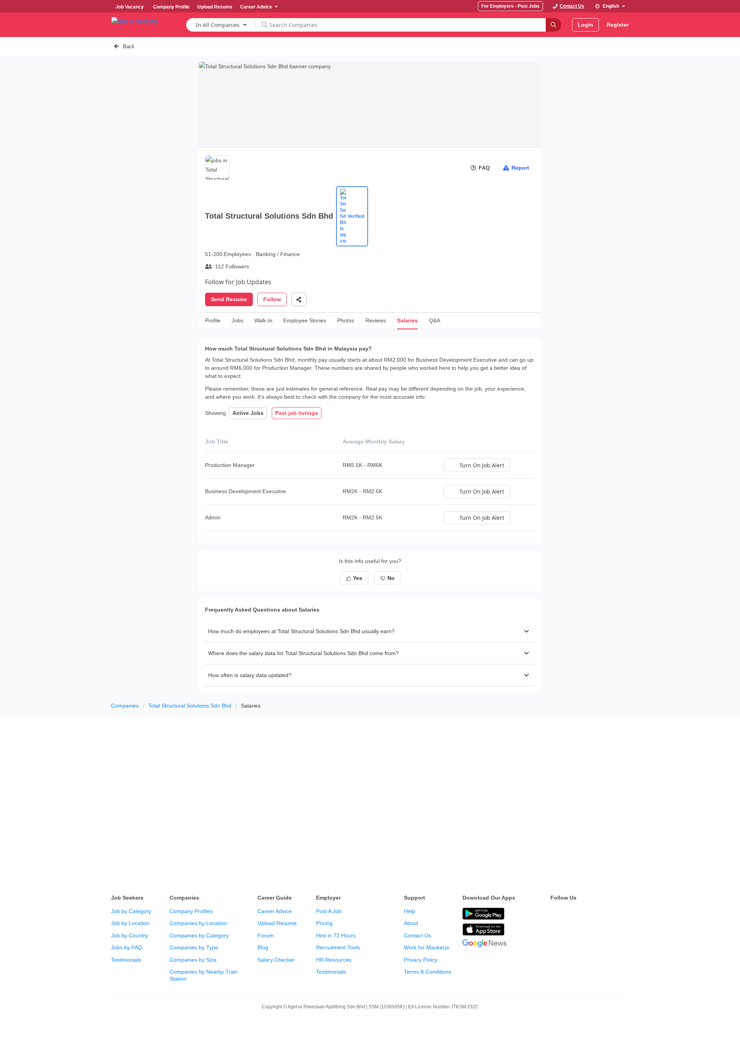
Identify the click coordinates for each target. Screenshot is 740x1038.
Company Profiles (191, 911)
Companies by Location (198, 923)
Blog (262, 947)
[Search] (553, 25)
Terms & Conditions (427, 972)
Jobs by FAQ (126, 947)
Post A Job (328, 911)
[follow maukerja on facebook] (555, 914)
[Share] (298, 299)
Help (409, 911)
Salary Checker (276, 960)
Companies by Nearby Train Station (204, 975)
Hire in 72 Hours (336, 935)
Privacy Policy (420, 960)
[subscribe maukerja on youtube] (589, 914)
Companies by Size (193, 960)
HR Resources (334, 960)
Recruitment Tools (338, 947)
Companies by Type (194, 947)
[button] (370, 631)
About (411, 923)
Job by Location (130, 923)
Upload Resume (277, 923)
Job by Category (131, 911)
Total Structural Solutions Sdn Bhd (189, 706)
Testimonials (126, 960)
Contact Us (417, 935)
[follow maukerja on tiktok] (555, 933)
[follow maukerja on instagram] (605, 914)
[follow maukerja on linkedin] (622, 914)
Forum (265, 935)
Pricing (324, 923)
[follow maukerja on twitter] (572, 914)
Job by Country (129, 935)
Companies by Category (199, 935)
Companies (125, 706)
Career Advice (274, 911)
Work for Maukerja (426, 947)
